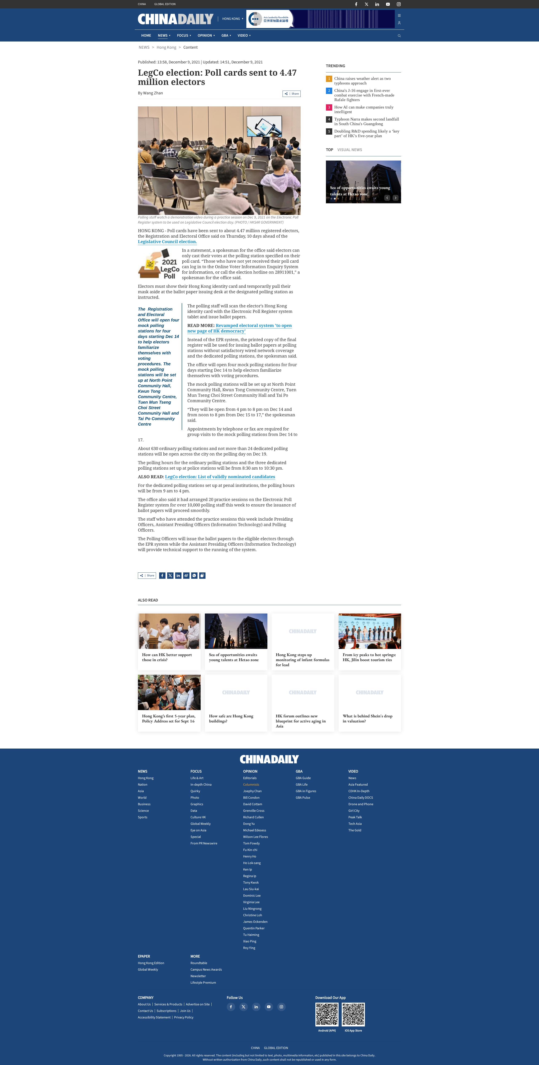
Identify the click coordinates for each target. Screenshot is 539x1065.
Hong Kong (166, 47)
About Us (144, 1004)
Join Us (185, 1011)
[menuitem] (231, 19)
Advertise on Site (198, 1004)
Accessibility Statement (154, 1017)
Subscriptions (166, 1011)
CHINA (142, 4)
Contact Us (145, 1011)
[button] (331, 199)
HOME (146, 35)
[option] (363, 182)
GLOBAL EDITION (165, 4)
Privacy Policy (183, 1017)
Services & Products (168, 1004)
